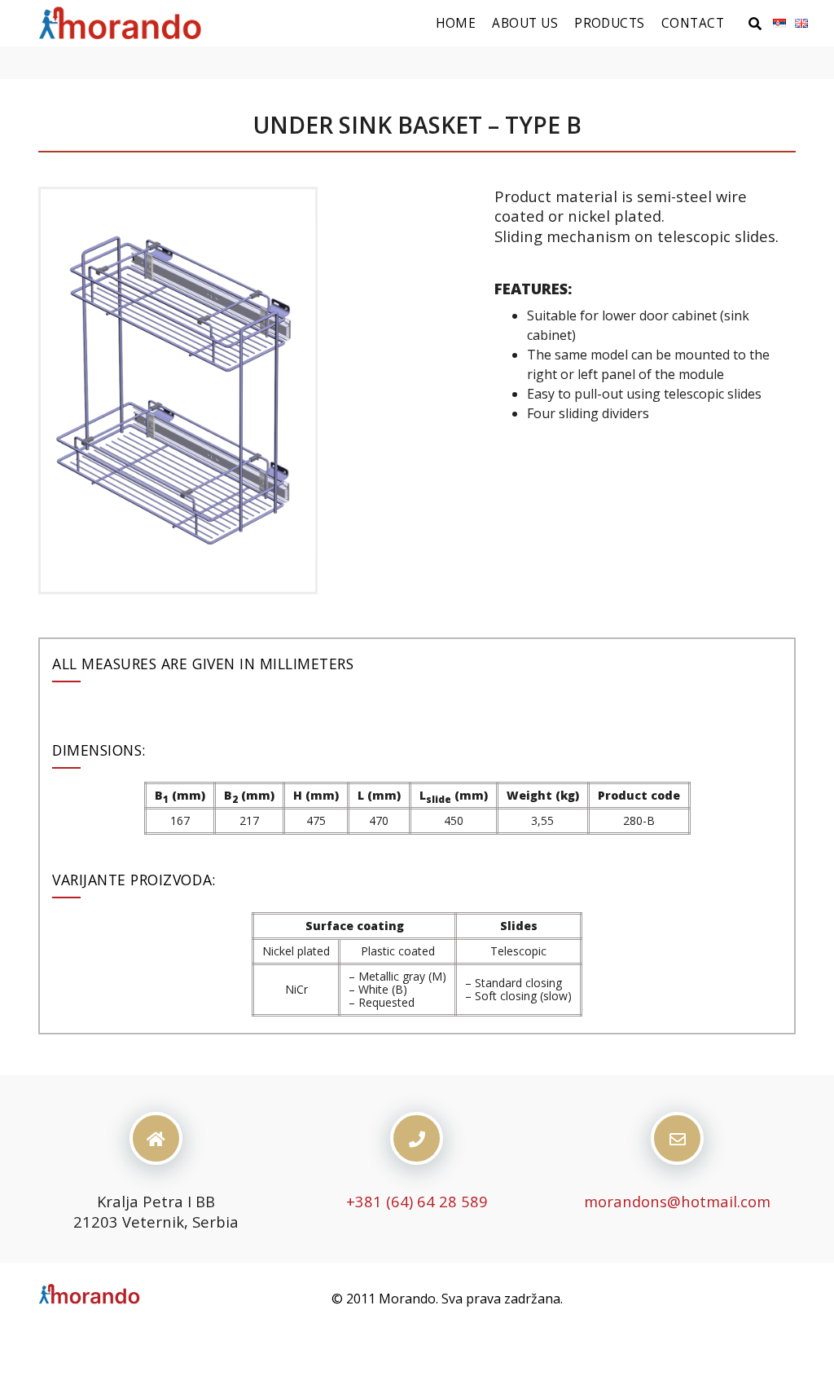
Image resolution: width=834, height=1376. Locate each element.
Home (456, 23)
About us (525, 23)
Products (609, 23)
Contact (692, 23)
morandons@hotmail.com (677, 1201)
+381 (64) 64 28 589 (417, 1201)
